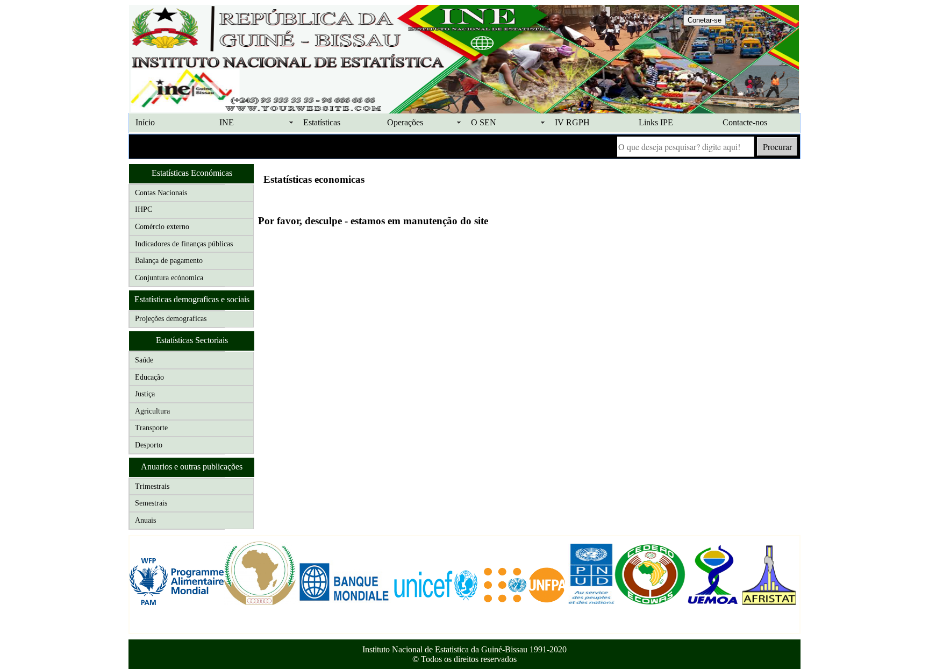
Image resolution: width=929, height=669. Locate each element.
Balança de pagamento (169, 261)
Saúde (144, 360)
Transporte (151, 428)
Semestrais (151, 503)
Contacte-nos (745, 122)
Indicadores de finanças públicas (184, 244)
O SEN (483, 122)
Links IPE (656, 122)
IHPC (143, 209)
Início (145, 122)
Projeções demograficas (170, 319)
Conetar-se (704, 20)
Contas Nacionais (161, 193)
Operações (405, 122)
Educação (149, 377)
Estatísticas (321, 122)
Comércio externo (162, 227)
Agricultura (152, 411)
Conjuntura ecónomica (169, 278)
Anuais (145, 520)
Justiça (145, 394)
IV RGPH (572, 122)
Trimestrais (152, 486)
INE (226, 122)
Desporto (148, 445)
